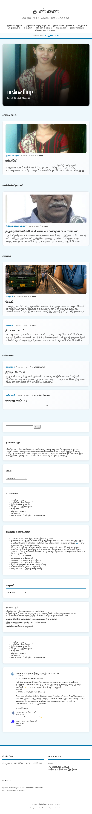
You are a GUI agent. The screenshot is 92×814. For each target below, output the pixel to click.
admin (41, 155)
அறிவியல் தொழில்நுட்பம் (38, 26)
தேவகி (10, 301)
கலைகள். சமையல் (44, 28)
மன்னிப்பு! (20, 93)
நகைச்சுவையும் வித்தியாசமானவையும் (28, 515)
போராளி (27, 556)
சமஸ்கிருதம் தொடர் (58, 767)
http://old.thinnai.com (38, 619)
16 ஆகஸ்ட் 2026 (52, 35)
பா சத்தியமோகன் (42, 395)
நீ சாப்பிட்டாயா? (15, 330)
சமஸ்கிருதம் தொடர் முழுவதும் (19, 626)
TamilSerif (43, 622)
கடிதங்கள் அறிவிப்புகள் (21, 506)
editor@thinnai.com (69, 449)
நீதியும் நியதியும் (15, 372)
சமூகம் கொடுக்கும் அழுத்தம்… (26, 545)
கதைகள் (28, 28)
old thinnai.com (61, 453)
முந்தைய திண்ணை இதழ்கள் (62, 769)
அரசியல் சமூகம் (14, 26)
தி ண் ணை (46, 10)
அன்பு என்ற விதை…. (32, 560)
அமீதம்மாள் (39, 367)
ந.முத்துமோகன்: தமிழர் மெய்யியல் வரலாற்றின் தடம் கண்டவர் (42, 231)
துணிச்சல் (22, 553)
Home (50, 763)
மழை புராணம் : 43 (16, 400)
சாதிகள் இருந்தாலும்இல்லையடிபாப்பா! (37, 538)
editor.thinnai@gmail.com (34, 451)
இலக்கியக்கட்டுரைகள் (63, 26)
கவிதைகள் (61, 28)
